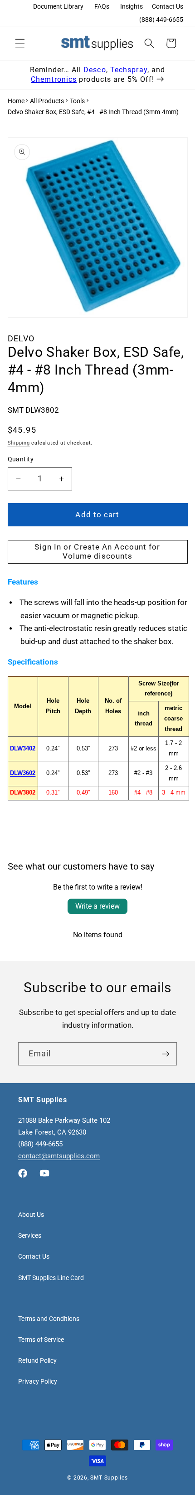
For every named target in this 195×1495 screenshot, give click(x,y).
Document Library (58, 6)
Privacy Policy (37, 1381)
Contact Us (167, 6)
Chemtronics (54, 79)
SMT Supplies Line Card (51, 1277)
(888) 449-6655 (161, 19)
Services (29, 1235)
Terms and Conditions (48, 1318)
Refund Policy (37, 1360)
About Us (31, 1214)
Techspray (128, 69)
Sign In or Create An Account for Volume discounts (97, 551)
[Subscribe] (165, 1054)
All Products (47, 101)
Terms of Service (41, 1339)
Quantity (21, 459)
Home (16, 101)
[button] (20, 43)
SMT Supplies (108, 1478)
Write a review (97, 906)
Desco (94, 69)
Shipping (19, 443)
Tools (77, 101)
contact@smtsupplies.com (59, 1156)
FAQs (101, 6)
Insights (131, 6)
